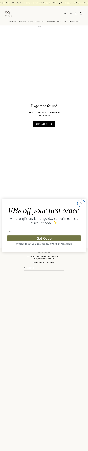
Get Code (44, 238)
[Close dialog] (81, 203)
